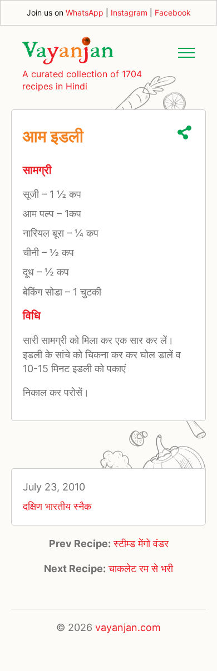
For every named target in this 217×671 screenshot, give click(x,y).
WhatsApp (84, 12)
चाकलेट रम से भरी (140, 568)
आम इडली (53, 136)
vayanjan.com (128, 627)
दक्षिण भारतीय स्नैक (57, 506)
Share (184, 132)
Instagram (129, 12)
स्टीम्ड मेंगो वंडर (141, 543)
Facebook (173, 12)
